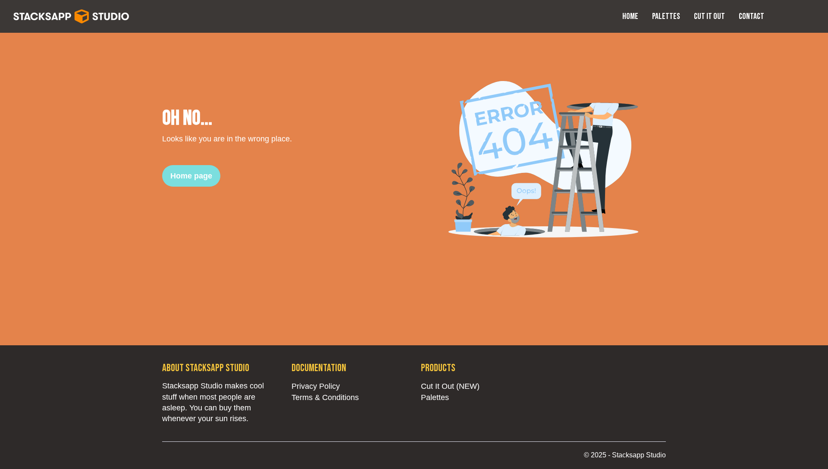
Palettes (666, 16)
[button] (790, 16)
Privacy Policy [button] (316, 386)
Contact (751, 16)
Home (630, 16)
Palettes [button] (435, 397)
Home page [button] (191, 176)
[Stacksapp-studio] (71, 15)
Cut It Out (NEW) (450, 386)
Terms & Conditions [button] (325, 397)
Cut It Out (709, 16)
